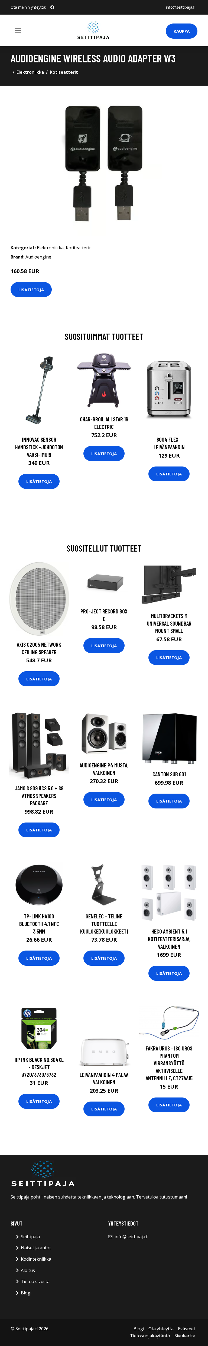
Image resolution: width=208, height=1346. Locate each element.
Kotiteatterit (64, 72)
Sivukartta (184, 1336)
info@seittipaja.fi (180, 7)
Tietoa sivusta (35, 1281)
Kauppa (182, 31)
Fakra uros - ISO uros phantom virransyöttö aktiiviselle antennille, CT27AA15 (169, 1063)
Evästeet (186, 1329)
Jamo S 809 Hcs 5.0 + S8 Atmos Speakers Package (39, 795)
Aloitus (28, 1270)
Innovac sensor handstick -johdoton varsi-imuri (39, 447)
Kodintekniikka (36, 1259)
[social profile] (52, 7)
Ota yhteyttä (161, 1329)
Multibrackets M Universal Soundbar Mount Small (169, 623)
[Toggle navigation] (18, 30)
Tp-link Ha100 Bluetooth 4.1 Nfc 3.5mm (39, 923)
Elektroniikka (30, 72)
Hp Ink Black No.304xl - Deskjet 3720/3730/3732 (39, 1067)
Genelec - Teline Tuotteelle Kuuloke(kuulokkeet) (104, 923)
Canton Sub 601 (169, 774)
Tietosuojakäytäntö (150, 1336)
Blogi (26, 1293)
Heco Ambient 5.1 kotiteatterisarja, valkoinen (169, 938)
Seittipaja (30, 1237)
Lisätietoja (31, 289)
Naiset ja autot (36, 1248)
